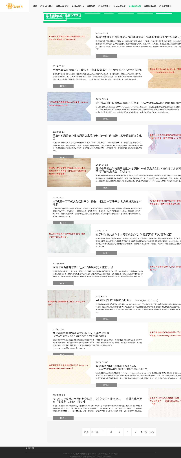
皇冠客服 (101, 456)
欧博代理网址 (104, 6)
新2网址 (108, 456)
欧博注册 (91, 6)
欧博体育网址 (165, 6)
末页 (152, 431)
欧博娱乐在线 (150, 6)
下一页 (143, 431)
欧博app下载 (62, 6)
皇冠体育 (84, 456)
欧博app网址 (46, 6)
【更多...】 (106, 56)
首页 (35, 6)
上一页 (94, 431)
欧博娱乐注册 (135, 6)
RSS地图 (104, 454)
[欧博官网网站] (14, 6)
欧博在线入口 (78, 6)
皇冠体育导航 (75, 456)
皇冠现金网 (92, 456)
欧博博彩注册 (120, 6)
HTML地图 (113, 454)
